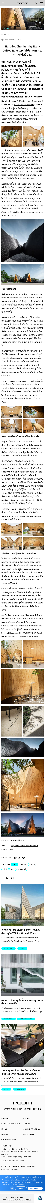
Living (4, 1118)
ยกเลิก (21, 1188)
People (27, 1118)
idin (33, 864)
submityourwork (26, 1019)
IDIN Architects (34, 97)
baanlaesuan (9, 948)
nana (5, 869)
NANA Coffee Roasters (24, 104)
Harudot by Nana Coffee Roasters (16, 101)
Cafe (12, 35)
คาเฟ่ (12, 869)
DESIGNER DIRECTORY (14, 93)
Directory (28, 1134)
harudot (23, 864)
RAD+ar (6, 1089)
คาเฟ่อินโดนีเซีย (19, 1089)
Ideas (4, 1129)
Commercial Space (10, 1124)
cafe (14, 864)
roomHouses (8, 1019)
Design (5, 1134)
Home (4, 35)
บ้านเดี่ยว (22, 948)
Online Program (31, 1129)
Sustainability (8, 1140)
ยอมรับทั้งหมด (35, 1188)
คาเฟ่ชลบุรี (22, 869)
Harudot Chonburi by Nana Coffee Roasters (22, 87)
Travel (26, 1124)
